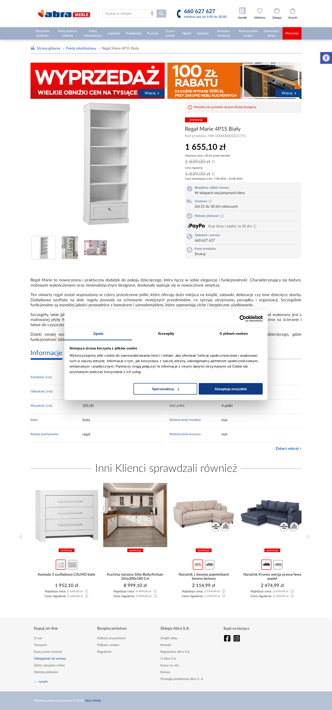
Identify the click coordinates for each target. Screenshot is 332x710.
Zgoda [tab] (98, 333)
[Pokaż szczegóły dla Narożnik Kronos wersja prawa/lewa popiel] (269, 515)
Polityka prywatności (111, 638)
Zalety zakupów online (49, 665)
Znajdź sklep (168, 638)
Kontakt (165, 645)
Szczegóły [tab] (166, 333)
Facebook (227, 638)
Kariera (165, 672)
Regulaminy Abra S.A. (175, 651)
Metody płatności (46, 672)
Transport (40, 645)
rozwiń (43, 681)
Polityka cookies (108, 645)
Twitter (236, 638)
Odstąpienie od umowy (50, 658)
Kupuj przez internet (48, 651)
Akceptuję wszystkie (231, 389)
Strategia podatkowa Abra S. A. (181, 679)
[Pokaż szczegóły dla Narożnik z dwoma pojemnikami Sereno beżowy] (200, 515)
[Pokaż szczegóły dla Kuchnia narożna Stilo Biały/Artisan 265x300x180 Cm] (132, 515)
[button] (326, 58)
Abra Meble (93, 700)
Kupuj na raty (169, 665)
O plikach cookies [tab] (234, 333)
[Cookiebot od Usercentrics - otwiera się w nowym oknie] (243, 318)
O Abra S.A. (168, 658)
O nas (38, 638)
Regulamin (104, 651)
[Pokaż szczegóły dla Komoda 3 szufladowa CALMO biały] (63, 515)
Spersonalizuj (163, 389)
